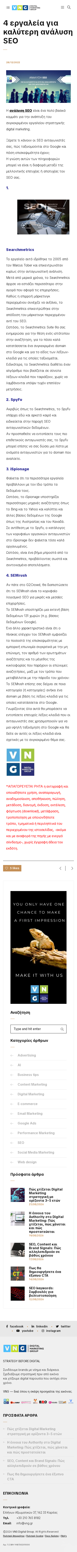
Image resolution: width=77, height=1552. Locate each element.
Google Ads (27, 1123)
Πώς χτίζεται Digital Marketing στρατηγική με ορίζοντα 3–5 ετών (46, 1195)
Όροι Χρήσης (52, 1536)
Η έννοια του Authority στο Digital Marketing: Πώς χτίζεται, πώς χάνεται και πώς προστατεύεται (47, 1222)
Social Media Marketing (36, 1152)
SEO (21, 1143)
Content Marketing (32, 1084)
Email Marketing (30, 1113)
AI (19, 1065)
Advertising (27, 1055)
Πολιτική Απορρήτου (13, 1536)
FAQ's (64, 1536)
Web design (27, 1162)
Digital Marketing (31, 1094)
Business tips (28, 1075)
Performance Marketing (36, 1133)
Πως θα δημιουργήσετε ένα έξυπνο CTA (45, 1271)
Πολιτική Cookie (34, 1536)
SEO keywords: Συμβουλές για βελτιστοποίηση (42, 1292)
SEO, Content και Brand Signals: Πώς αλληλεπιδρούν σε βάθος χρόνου (45, 1250)
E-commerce (28, 1104)
